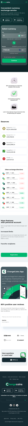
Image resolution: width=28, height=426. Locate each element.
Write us (15, 360)
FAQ (10, 379)
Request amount (22, 53)
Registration (14, 255)
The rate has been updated (14, 57)
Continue (14, 60)
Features (5, 377)
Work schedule (22, 377)
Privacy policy (13, 418)
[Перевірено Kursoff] (20, 340)
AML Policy (20, 418)
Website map (15, 379)
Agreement (6, 418)
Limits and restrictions (13, 377)
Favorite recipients (8, 244)
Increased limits (7, 231)
